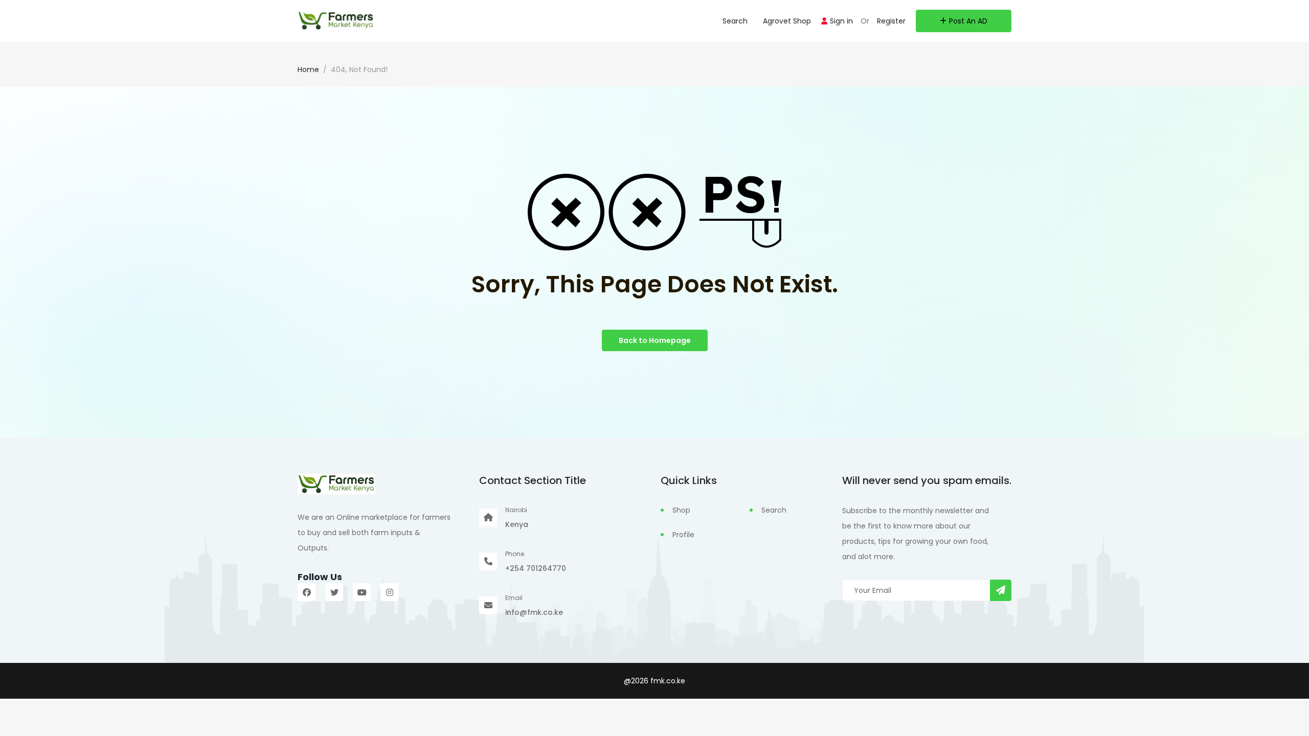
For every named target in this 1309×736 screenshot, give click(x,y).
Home (308, 69)
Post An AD (968, 21)
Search (735, 21)
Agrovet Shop (787, 21)
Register (891, 21)
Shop (681, 510)
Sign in (841, 21)
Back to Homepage (655, 340)
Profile (683, 535)
